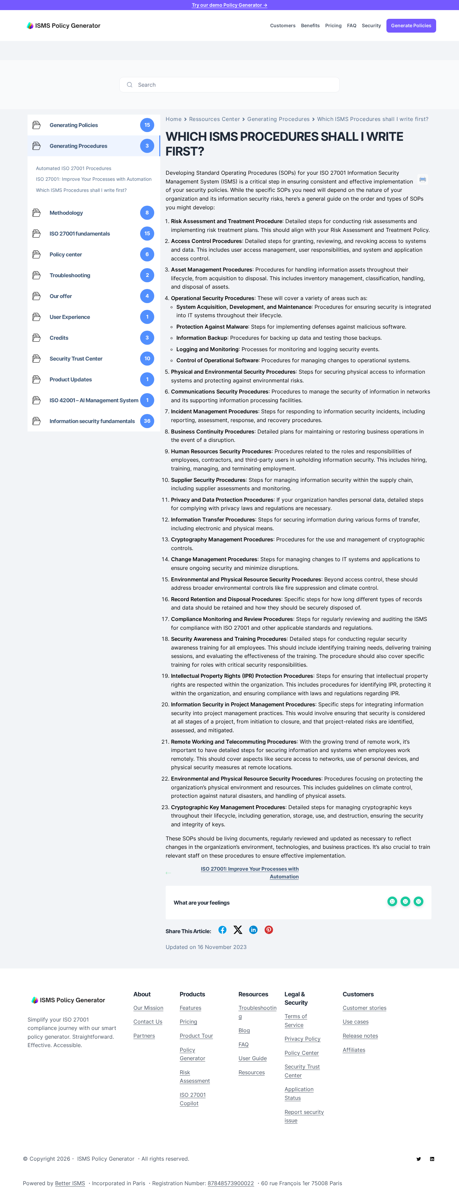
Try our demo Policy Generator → (229, 5)
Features (190, 1007)
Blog (244, 1030)
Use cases (356, 1021)
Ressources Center (214, 119)
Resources (252, 1072)
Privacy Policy (303, 1038)
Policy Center (302, 1052)
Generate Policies (411, 25)
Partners (144, 1035)
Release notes (360, 1035)
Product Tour (196, 1035)
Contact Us (147, 1021)
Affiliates (354, 1049)
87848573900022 (231, 1183)
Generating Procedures (278, 119)
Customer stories (364, 1007)
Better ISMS (70, 1183)
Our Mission (148, 1007)
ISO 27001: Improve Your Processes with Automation (249, 873)
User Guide (253, 1058)
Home (173, 119)
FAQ (244, 1044)
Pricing (188, 1021)
